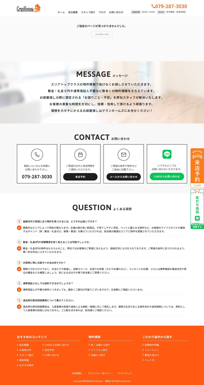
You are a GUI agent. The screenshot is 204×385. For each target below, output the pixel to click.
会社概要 (73, 12)
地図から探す (98, 355)
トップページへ (102, 34)
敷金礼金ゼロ (152, 355)
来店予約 (80, 176)
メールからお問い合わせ (124, 176)
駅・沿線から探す (100, 345)
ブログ (102, 12)
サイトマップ (125, 373)
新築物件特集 (152, 345)
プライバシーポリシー (100, 373)
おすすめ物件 (26, 365)
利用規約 (77, 373)
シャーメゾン (152, 350)
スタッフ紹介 (88, 12)
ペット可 (149, 360)
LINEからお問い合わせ (167, 176)
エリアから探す (99, 350)
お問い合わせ (116, 12)
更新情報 (24, 360)
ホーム (61, 12)
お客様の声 (25, 350)
